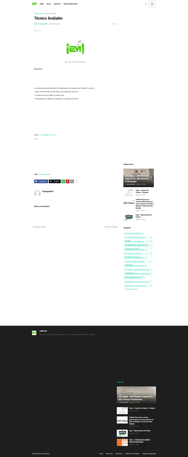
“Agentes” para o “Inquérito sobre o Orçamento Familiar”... (138, 286)
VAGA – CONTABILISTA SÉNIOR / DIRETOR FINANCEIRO (139, 441)
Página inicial (38, 13)
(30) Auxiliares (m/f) (132, 278)
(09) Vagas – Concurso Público (136, 258)
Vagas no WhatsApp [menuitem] (71, 4)
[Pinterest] (68, 181)
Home (101, 453)
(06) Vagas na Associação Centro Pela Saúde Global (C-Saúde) (138, 246)
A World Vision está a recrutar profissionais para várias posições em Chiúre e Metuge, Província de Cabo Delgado (145, 204)
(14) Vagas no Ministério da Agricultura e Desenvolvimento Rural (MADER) (138, 274)
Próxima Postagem (110, 227)
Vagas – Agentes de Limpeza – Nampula (142, 191)
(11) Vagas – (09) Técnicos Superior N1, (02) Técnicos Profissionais (136, 179)
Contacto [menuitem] (57, 4)
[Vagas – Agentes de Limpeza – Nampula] (128, 192)
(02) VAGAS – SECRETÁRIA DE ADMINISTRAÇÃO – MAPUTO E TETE (138, 242)
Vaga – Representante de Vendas (144, 216)
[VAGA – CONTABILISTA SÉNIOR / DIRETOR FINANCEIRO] (122, 442)
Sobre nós (109, 453)
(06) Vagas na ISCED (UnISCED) (136, 249)
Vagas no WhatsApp (149, 453)
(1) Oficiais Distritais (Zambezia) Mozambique (138, 262)
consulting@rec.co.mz (47, 135)
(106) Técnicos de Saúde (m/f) (136, 266)
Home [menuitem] (42, 4)
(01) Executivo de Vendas (134, 233)
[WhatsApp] (63, 181)
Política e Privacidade (132, 453)
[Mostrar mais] (76, 181)
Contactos (118, 453)
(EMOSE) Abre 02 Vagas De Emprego (137, 282)
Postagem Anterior (39, 227)
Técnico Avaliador (50, 13)
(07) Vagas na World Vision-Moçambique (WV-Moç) (138, 254)
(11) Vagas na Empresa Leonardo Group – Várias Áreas (138, 270)
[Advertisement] (75, 81)
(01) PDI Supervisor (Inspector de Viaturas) (138, 238)
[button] (146, 4)
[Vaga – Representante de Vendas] (128, 217)
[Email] (72, 181)
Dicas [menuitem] (49, 4)
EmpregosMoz (48, 191)
